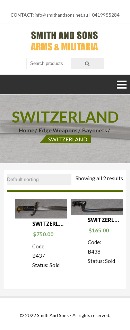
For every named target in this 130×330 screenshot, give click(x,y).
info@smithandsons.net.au (61, 15)
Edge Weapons (58, 130)
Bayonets (94, 130)
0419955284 (106, 15)
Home (26, 130)
